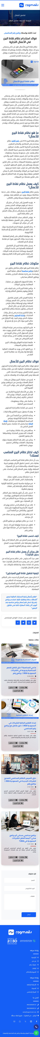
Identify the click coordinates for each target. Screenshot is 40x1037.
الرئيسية (28, 21)
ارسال (28, 915)
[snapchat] (34, 623)
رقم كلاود (15, 141)
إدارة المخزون (19, 315)
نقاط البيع (25, 192)
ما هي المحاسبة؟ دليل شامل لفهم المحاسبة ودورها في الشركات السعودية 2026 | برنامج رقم (21, 670)
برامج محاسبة (27, 271)
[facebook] (18, 623)
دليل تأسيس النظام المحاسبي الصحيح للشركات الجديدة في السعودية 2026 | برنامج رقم (20, 781)
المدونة (22, 21)
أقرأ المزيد (17, 691)
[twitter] (23, 623)
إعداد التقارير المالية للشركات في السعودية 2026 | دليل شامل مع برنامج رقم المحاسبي (20, 726)
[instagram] (29, 623)
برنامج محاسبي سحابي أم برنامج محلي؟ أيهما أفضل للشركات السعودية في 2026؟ (23, 838)
